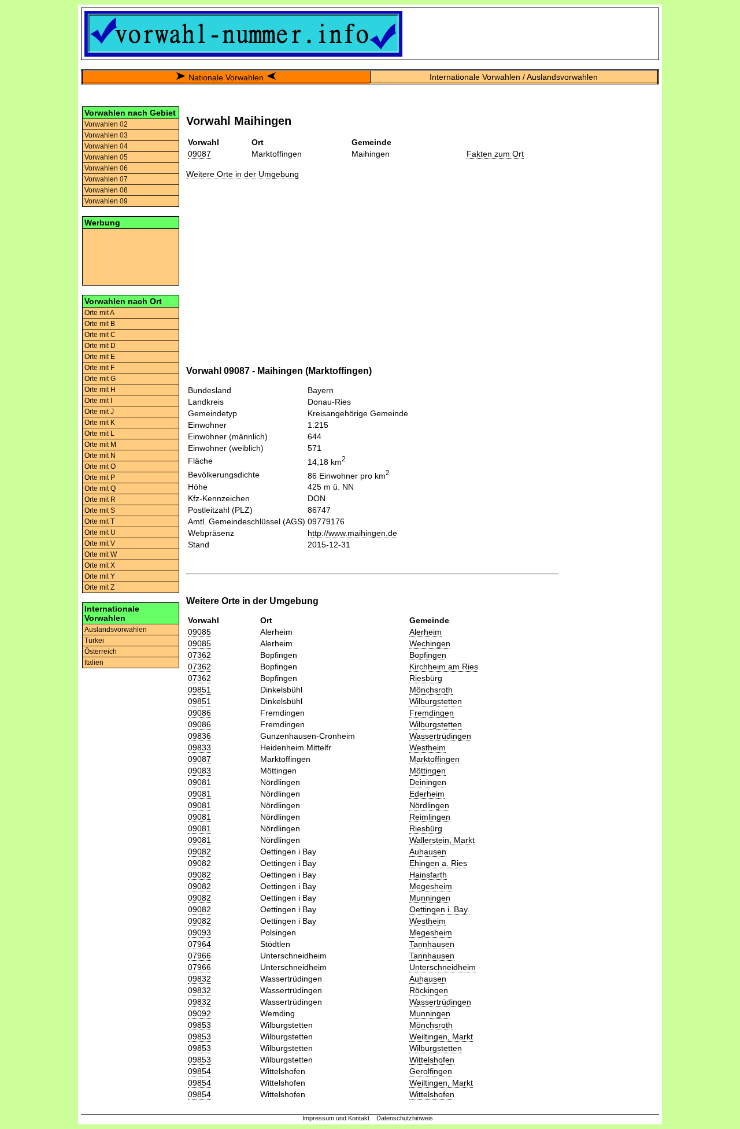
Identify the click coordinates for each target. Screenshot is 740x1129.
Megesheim (430, 886)
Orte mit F (99, 368)
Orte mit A (99, 313)
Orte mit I (98, 401)
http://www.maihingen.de (352, 533)
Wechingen (429, 643)
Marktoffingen (434, 759)
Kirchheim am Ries (443, 666)
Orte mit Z (99, 587)
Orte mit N (100, 455)
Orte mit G (100, 379)
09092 (199, 1013)
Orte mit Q (100, 488)
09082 (199, 851)
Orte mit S (99, 510)
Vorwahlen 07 (106, 179)
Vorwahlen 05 (106, 157)
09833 (199, 747)
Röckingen (428, 990)
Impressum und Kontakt (335, 1118)
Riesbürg (425, 678)
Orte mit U (100, 532)
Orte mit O (100, 466)
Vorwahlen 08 (106, 190)
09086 (199, 712)
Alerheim (425, 631)
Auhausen (427, 851)
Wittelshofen (431, 1059)
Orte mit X (99, 565)
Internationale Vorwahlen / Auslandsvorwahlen (514, 77)
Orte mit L (99, 434)
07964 (199, 944)
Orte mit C (100, 335)
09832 (199, 978)
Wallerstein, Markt (442, 840)
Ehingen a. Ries (438, 863)
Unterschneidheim (442, 967)
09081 (199, 782)
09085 (199, 631)
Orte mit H (100, 390)
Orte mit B (99, 324)
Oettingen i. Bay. (439, 909)
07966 (199, 955)
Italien (93, 662)
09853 (199, 1025)
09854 (199, 1071)
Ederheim (427, 793)
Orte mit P (99, 477)
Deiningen (427, 782)
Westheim (427, 747)
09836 (199, 736)
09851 (199, 689)
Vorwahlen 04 (106, 146)
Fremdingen (431, 712)
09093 (199, 932)
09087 (199, 153)
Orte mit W (100, 554)
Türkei (94, 640)
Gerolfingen (430, 1071)
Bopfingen (427, 655)
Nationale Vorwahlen (226, 77)
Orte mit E (99, 357)
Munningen (429, 897)
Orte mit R (100, 499)
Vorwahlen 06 (106, 168)
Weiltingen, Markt (441, 1036)
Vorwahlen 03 (106, 135)
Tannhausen (431, 944)
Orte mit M (100, 445)
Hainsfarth (428, 874)
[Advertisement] (130, 256)
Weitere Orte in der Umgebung (242, 174)
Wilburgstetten (435, 701)
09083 (199, 770)
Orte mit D (100, 346)
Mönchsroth (431, 689)
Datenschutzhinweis (404, 1118)
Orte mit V (99, 543)
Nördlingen (429, 805)
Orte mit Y (99, 576)
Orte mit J (99, 412)
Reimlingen (429, 816)
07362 (199, 655)
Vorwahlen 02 (106, 124)
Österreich (100, 651)
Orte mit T (99, 521)
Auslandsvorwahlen (115, 629)
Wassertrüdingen (440, 736)
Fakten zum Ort (495, 153)
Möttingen (427, 770)
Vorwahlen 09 (106, 201)
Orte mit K (99, 423)
